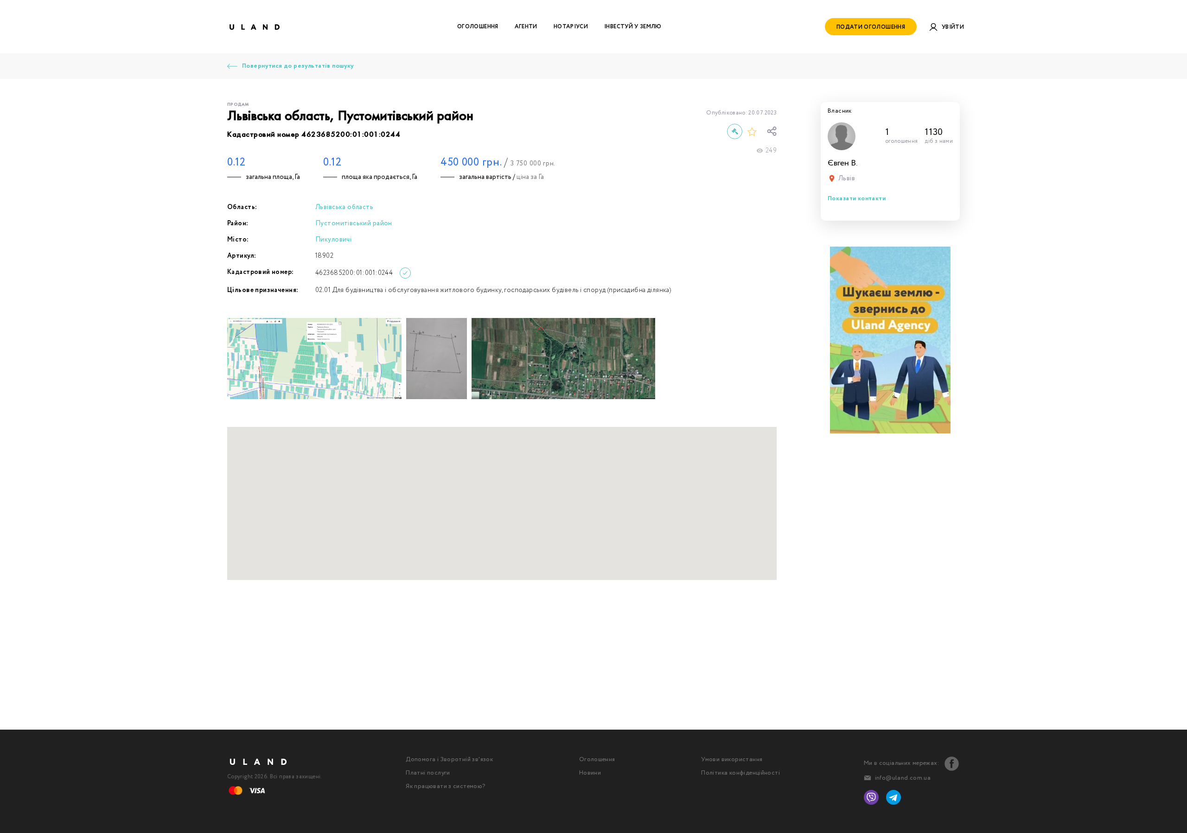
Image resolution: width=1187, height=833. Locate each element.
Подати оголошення (870, 27)
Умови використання (731, 759)
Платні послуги (428, 773)
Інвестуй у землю (633, 27)
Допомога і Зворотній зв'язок (449, 759)
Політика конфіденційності (740, 773)
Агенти (526, 27)
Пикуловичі (333, 239)
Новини (590, 773)
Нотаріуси (571, 27)
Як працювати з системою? (445, 786)
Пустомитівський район (353, 223)
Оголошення (477, 27)
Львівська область (344, 207)
